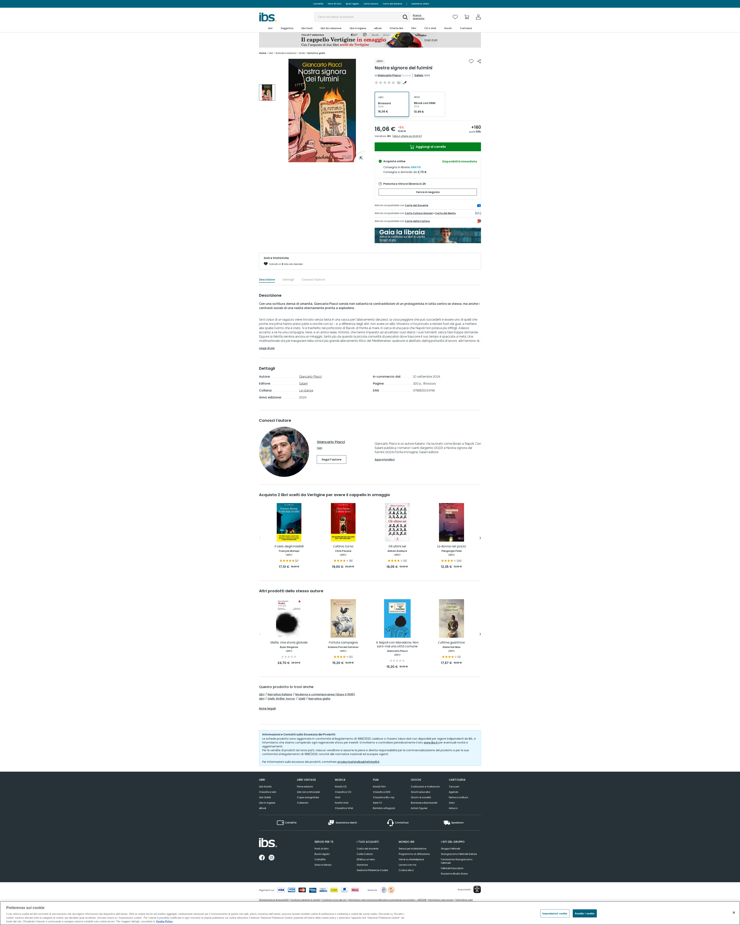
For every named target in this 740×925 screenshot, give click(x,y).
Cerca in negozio (428, 192)
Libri (261, 694)
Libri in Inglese (267, 802)
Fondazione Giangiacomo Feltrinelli (456, 861)
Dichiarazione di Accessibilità (274, 899)
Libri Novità (265, 786)
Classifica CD (343, 792)
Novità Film (379, 786)
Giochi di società (421, 797)
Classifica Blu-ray (383, 797)
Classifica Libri (267, 792)
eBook (262, 808)
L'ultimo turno (343, 546)
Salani (418, 75)
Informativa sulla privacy (441, 899)
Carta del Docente (416, 205)
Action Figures (419, 808)
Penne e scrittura (458, 797)
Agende (453, 792)
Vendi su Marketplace (411, 859)
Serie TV (377, 802)
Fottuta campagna (343, 643)
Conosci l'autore (313, 279)
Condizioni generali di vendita (305, 899)
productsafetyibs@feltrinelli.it (358, 762)
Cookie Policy (164, 921)
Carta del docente (392, 3)
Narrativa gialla (319, 699)
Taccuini (454, 786)
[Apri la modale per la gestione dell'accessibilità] (477, 889)
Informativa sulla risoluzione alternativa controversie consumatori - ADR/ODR (387, 899)
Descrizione (267, 279)
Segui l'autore (331, 459)
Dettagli (288, 279)
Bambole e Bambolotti (424, 802)
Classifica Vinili (344, 808)
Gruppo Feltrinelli (450, 848)
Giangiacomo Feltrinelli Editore (459, 854)
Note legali (267, 709)
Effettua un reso (366, 859)
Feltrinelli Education (452, 868)
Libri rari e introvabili (308, 792)
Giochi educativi (420, 792)
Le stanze (306, 390)
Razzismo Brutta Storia (454, 873)
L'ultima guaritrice (451, 643)
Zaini (452, 802)
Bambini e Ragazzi (384, 808)
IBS (389, 136)
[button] (405, 17)
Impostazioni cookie (554, 913)
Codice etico (406, 870)
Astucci (453, 808)
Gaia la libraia (322, 864)
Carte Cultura (370, 3)
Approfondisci (385, 459)
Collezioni (302, 802)
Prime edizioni (305, 786)
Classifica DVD (381, 792)
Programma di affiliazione (414, 854)
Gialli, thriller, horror (281, 699)
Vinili (337, 797)
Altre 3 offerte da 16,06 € (407, 136)
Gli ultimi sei (397, 546)
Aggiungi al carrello (430, 147)
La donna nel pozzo (451, 546)
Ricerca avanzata (418, 17)
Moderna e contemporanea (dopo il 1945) (325, 694)
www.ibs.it (431, 742)
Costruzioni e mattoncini (425, 786)
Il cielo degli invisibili (289, 546)
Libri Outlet (265, 797)
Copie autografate (308, 797)
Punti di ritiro (334, 3)
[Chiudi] (734, 912)
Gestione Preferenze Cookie (372, 870)
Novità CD (340, 786)
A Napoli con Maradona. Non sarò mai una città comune (397, 645)
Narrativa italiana (279, 694)
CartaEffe (318, 3)
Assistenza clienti (420, 3)
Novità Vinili (341, 802)
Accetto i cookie (584, 913)
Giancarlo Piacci (389, 75)
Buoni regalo (352, 3)
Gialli (301, 699)
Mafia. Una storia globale (289, 643)
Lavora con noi (407, 864)
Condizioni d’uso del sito (334, 899)
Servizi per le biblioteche (412, 848)
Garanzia (362, 864)
